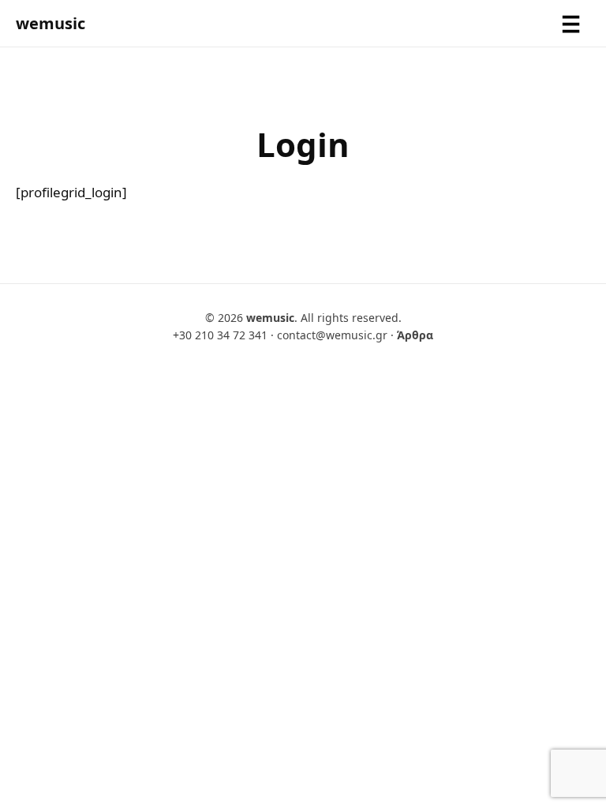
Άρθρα (415, 334)
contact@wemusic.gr (332, 334)
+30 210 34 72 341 (220, 334)
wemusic (50, 23)
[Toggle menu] (571, 23)
